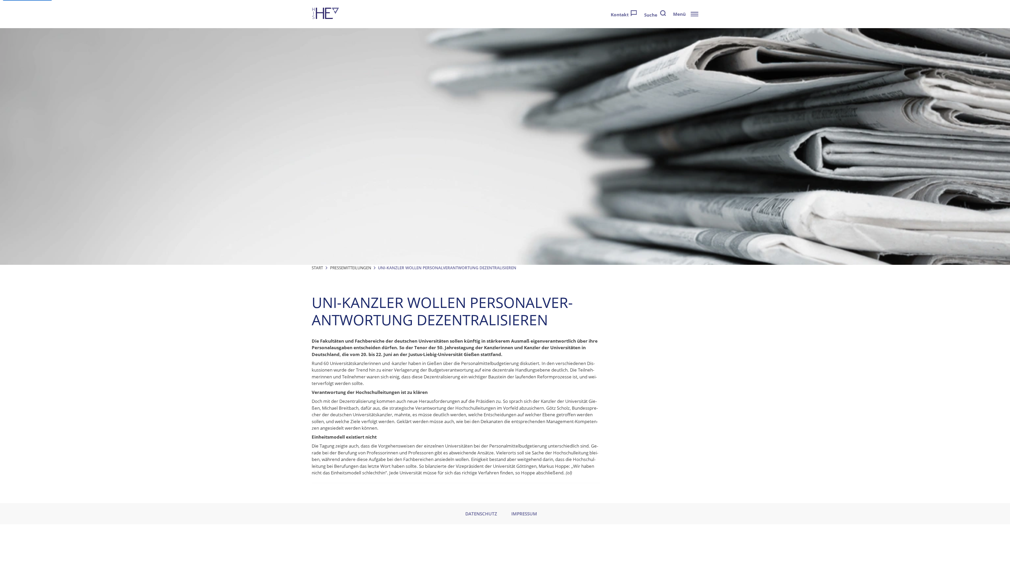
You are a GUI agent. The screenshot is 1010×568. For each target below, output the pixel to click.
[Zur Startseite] (326, 14)
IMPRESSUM (524, 514)
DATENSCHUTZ (481, 514)
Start (317, 267)
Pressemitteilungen (350, 267)
